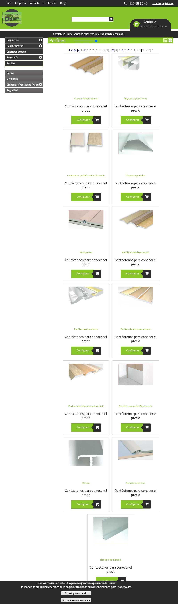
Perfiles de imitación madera (136, 329)
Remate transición (135, 482)
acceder (156, 3)
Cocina (10, 73)
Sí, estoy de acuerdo (76, 593)
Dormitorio (12, 78)
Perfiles (11, 63)
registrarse (167, 3)
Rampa (86, 482)
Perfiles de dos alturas (86, 329)
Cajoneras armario (16, 51)
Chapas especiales (135, 175)
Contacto (34, 3)
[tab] (24, 40)
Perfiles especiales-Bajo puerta (135, 406)
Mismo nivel (86, 252)
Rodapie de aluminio (110, 559)
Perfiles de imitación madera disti (85, 406)
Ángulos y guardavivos (135, 98)
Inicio (9, 3)
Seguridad (12, 90)
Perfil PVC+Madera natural (135, 252)
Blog (63, 3)
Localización (50, 3)
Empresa (20, 3)
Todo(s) (73, 50)
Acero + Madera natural (86, 98)
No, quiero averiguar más (76, 600)
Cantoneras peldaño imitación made (86, 175)
